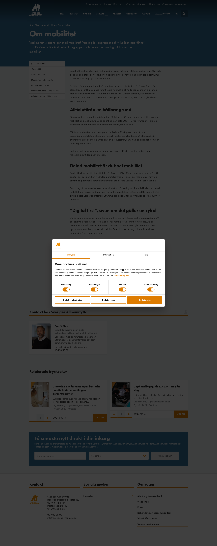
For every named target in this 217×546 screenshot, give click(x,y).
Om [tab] (146, 255)
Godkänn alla (144, 300)
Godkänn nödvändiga (72, 300)
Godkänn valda (108, 300)
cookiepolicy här (121, 276)
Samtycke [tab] (71, 255)
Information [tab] (108, 255)
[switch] (94, 289)
